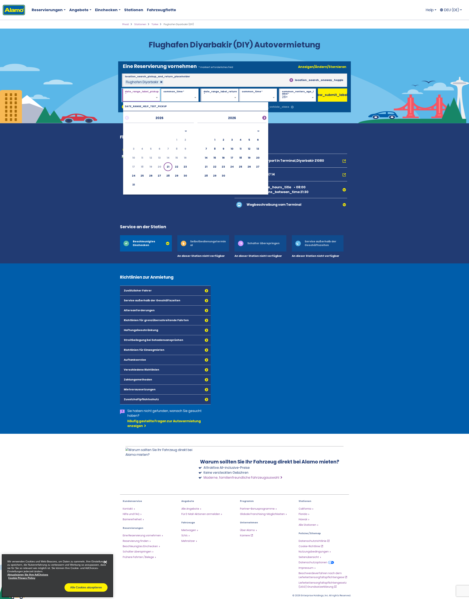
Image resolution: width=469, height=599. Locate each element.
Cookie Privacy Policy (21, 577)
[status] (144, 82)
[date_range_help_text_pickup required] (141, 95)
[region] (57, 575)
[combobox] (234, 80)
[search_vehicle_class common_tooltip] (292, 107)
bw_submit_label (332, 95)
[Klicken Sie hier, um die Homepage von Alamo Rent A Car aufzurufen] (12, 10)
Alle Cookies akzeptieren (86, 587)
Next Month (260, 117)
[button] (168, 166)
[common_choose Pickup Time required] (179, 95)
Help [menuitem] (430, 9)
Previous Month (131, 117)
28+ (285, 97)
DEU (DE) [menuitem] (451, 9)
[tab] (146, 243)
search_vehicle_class (273, 107)
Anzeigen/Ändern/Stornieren (322, 67)
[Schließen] (105, 562)
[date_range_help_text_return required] (220, 95)
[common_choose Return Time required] (258, 95)
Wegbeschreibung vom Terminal (274, 204)
